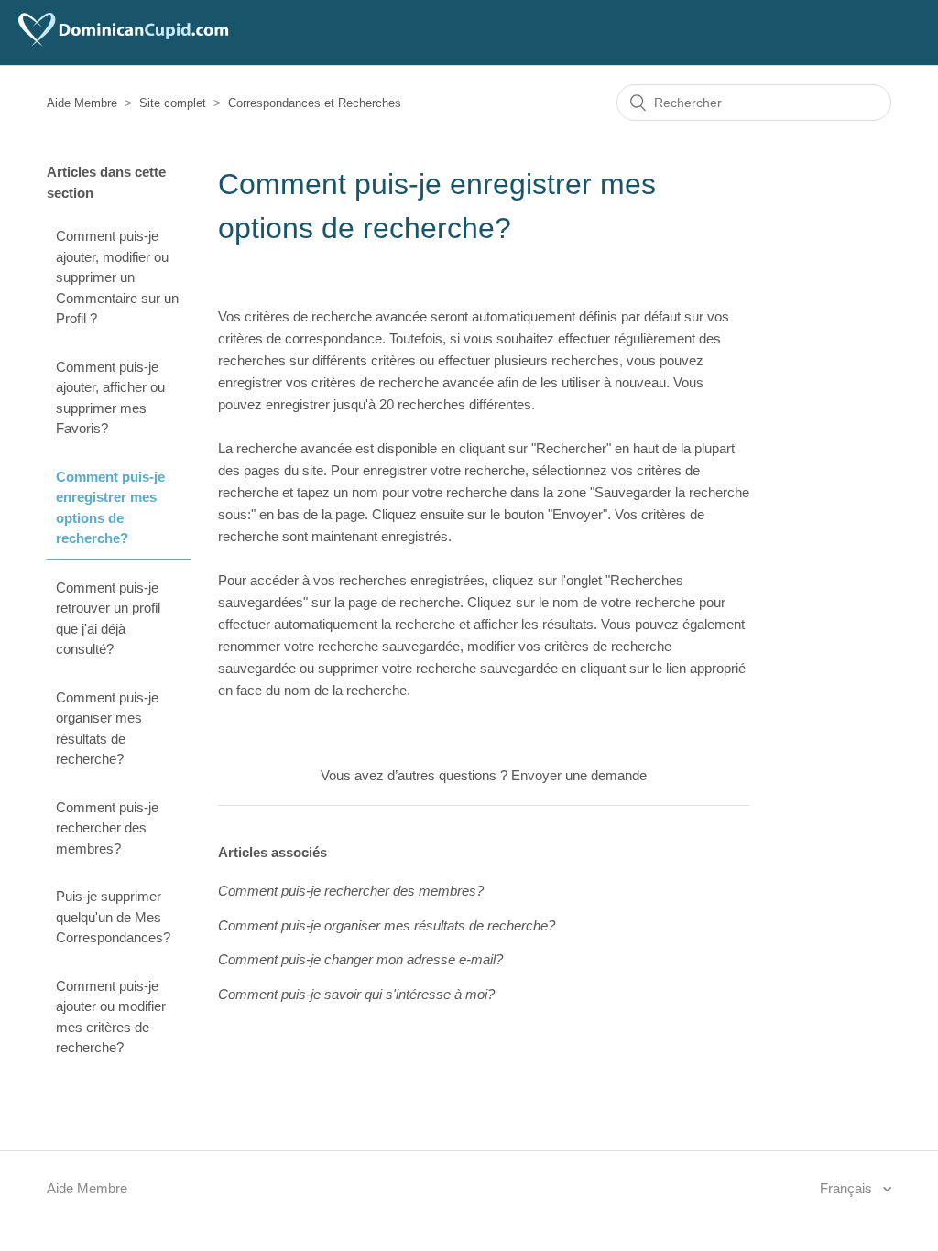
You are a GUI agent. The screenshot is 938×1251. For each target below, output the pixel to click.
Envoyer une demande (579, 775)
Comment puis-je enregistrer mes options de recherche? (110, 508)
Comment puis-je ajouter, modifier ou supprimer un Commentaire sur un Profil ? (117, 277)
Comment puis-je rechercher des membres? (107, 828)
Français (848, 1188)
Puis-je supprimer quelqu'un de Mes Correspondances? (113, 916)
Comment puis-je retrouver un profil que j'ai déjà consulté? (108, 619)
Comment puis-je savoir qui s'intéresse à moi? (356, 994)
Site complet (172, 103)
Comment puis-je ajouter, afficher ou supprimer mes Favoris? (110, 398)
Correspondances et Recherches (314, 103)
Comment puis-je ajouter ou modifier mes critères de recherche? (111, 1017)
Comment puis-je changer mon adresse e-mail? (360, 959)
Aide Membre (82, 103)
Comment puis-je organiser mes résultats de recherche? (107, 728)
